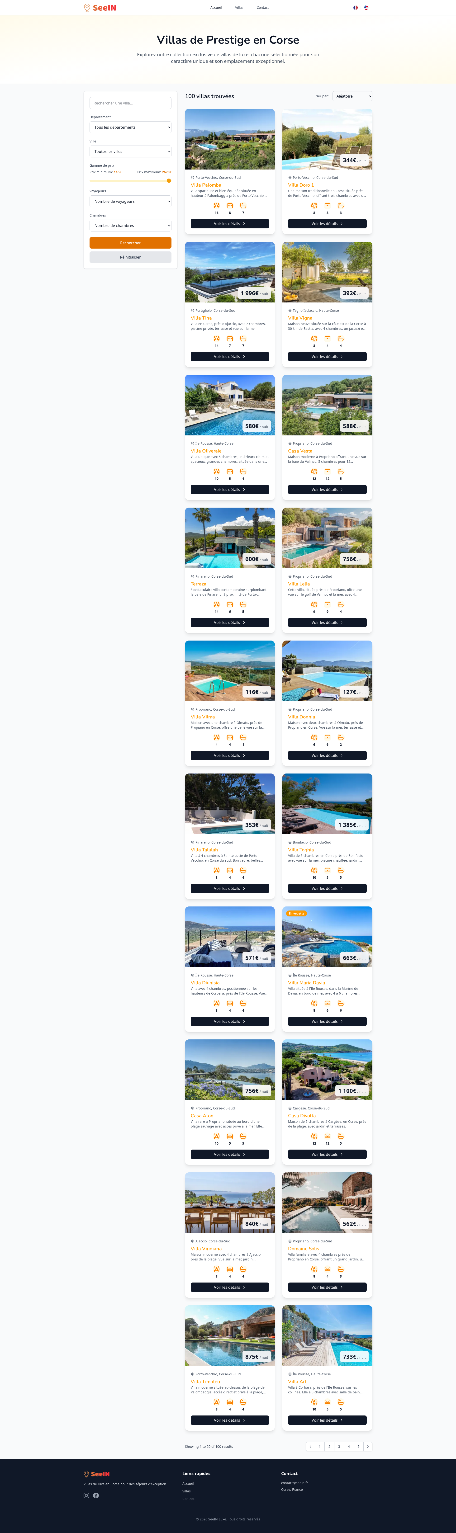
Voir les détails (227, 223)
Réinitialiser (130, 257)
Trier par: (321, 96)
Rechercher (130, 242)
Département (100, 117)
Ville (93, 141)
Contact (263, 7)
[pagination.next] (367, 1446)
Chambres (98, 215)
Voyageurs (98, 191)
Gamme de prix (102, 165)
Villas (239, 7)
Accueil (216, 7)
